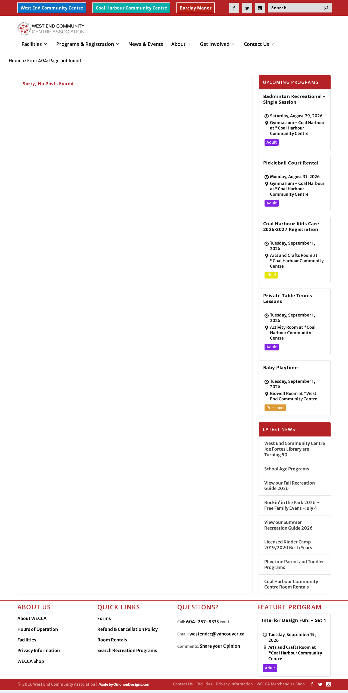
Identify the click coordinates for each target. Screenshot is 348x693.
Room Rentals (112, 640)
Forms (104, 618)
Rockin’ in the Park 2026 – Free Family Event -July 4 (292, 505)
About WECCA (31, 618)
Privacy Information (38, 650)
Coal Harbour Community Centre (131, 8)
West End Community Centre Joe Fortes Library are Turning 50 (294, 449)
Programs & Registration (85, 44)
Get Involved (214, 44)
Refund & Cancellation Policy (127, 629)
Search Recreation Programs (127, 650)
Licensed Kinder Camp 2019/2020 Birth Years (288, 544)
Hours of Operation (37, 629)
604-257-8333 (202, 621)
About (178, 44)
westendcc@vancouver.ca (216, 634)
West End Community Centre (52, 8)
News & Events (145, 44)
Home (15, 60)
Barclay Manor (196, 8)
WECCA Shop (30, 661)
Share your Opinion (220, 646)
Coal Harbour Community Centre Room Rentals (291, 584)
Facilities (31, 44)
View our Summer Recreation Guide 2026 (288, 525)
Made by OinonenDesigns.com (124, 684)
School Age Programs (286, 469)
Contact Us (256, 44)
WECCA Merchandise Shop (281, 684)
